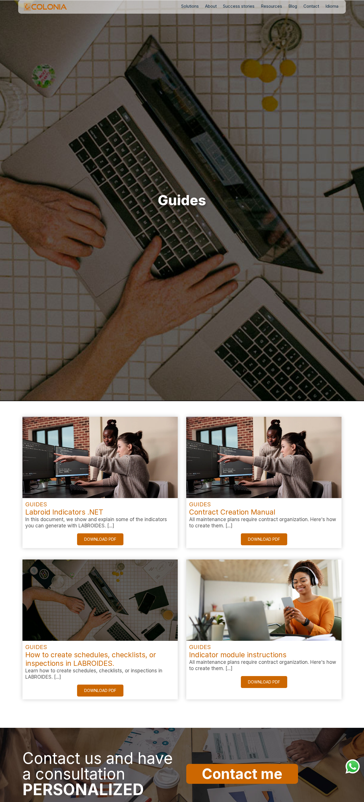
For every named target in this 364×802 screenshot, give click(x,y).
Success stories (239, 6)
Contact (311, 6)
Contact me (242, 773)
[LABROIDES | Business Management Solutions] (54, 6)
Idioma (331, 6)
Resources (271, 6)
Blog (292, 6)
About (211, 6)
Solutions (190, 6)
